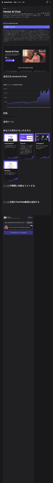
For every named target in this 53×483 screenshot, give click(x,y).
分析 (23, 2)
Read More (5, 41)
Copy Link (29, 222)
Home (4, 8)
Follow (30, 217)
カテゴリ (19, 2)
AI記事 (15, 2)
